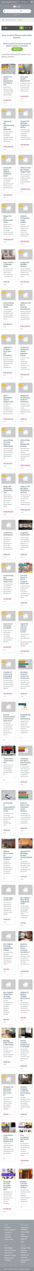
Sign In (17, 49)
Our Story (7, 1227)
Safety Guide (25, 1232)
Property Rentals (11, 20)
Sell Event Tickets (10, 1255)
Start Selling (8, 1248)
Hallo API (24, 1239)
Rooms (20, 20)
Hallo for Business (10, 1250)
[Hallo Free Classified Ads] (17, 6)
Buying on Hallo (26, 1248)
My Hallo (24, 2)
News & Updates (9, 1230)
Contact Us (8, 1232)
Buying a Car (25, 1255)
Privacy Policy (8, 1239)
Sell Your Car (8, 1253)
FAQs (22, 1241)
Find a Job (24, 1257)
